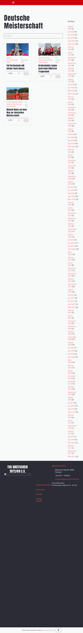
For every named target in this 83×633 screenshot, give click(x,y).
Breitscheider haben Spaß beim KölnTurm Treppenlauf (47, 68)
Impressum (40, 489)
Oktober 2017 (71, 447)
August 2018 (70, 432)
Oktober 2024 (71, 119)
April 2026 (71, 41)
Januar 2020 (70, 372)
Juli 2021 (71, 295)
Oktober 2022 (71, 225)
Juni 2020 (71, 351)
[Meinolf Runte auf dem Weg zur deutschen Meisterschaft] (17, 88)
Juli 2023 (71, 187)
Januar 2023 (70, 209)
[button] (80, 2)
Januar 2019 (70, 421)
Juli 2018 (71, 436)
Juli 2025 (71, 84)
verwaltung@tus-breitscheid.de (67, 479)
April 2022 (71, 249)
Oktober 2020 (71, 333)
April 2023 (71, 196)
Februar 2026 (71, 48)
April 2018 (71, 443)
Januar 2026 (70, 53)
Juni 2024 (71, 137)
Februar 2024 (71, 150)
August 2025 (70, 80)
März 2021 (72, 307)
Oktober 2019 (71, 388)
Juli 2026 (71, 32)
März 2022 (70, 253)
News (8, 62)
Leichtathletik (12, 60)
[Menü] (13, 2)
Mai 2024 (71, 140)
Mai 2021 (71, 301)
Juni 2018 (71, 439)
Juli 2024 (71, 134)
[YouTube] (38, 472)
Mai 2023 (71, 193)
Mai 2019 (71, 409)
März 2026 (72, 44)
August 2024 (70, 130)
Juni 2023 (71, 190)
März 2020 (70, 361)
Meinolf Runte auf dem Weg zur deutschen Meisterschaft (16, 112)
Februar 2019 (71, 416)
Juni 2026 (71, 35)
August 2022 (70, 235)
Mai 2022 (71, 246)
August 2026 (70, 27)
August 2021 (70, 290)
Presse (18, 104)
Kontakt (39, 494)
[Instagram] (43, 467)
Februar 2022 (71, 258)
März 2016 (72, 456)
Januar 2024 (70, 156)
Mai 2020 (71, 354)
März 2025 (72, 94)
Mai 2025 (71, 91)
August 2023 (70, 183)
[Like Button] (26, 73)
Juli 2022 (71, 240)
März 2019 (72, 412)
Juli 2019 (71, 403)
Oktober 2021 (71, 280)
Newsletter (47, 60)
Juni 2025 (71, 87)
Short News (42, 62)
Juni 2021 (71, 298)
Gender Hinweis (39, 500)
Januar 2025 (70, 103)
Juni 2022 (71, 243)
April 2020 (71, 357)
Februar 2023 (71, 203)
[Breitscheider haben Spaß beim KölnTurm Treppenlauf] (49, 44)
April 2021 (71, 304)
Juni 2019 (71, 406)
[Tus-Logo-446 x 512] (5, 5)
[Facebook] (38, 467)
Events (9, 58)
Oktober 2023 (71, 172)
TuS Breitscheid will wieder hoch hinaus (15, 67)
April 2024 (71, 143)
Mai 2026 (71, 38)
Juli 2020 (71, 348)
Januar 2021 (70, 317)
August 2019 (70, 398)
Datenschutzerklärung (44, 485)
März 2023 (72, 199)
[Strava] (43, 472)
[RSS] (38, 477)
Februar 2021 (71, 311)
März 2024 (72, 146)
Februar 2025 (71, 98)
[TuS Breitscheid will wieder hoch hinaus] (17, 44)
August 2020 (70, 343)
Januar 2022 (70, 264)
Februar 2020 (71, 366)
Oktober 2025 (71, 69)
